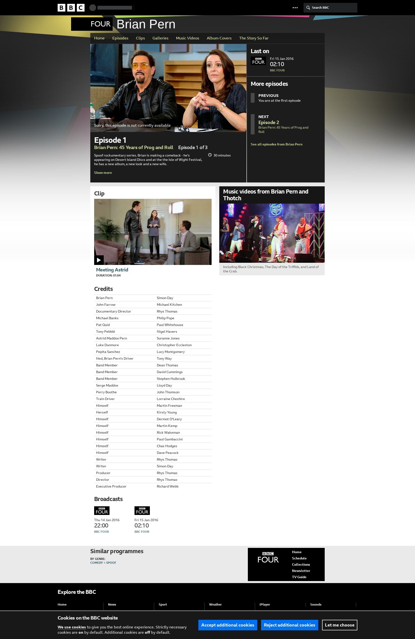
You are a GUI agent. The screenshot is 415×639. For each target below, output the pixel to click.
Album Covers (219, 38)
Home (99, 38)
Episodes (120, 38)
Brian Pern (146, 24)
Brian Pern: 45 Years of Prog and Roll (133, 147)
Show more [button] (103, 173)
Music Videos (187, 38)
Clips (140, 38)
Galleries (160, 38)
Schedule (299, 558)
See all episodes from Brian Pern (276, 144)
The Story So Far (254, 38)
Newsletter (301, 571)
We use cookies (72, 627)
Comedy (96, 562)
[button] (295, 7)
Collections (301, 564)
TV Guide (299, 577)
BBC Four (92, 24)
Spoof (111, 562)
